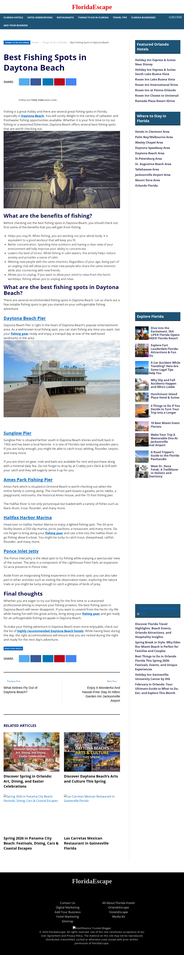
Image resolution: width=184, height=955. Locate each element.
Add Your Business (16, 25)
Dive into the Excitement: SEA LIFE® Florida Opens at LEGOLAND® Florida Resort (157, 333)
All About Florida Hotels (118, 903)
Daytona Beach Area (149, 153)
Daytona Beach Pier (25, 318)
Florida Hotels (13, 17)
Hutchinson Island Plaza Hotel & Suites (165, 395)
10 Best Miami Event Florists (165, 424)
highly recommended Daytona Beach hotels (50, 631)
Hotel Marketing (67, 916)
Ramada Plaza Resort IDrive (155, 101)
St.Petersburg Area (148, 159)
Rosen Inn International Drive (156, 85)
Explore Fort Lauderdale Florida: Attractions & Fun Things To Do (157, 350)
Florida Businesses (143, 17)
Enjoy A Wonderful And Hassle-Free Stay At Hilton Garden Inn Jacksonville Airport (101, 694)
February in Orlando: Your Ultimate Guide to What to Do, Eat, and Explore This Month (157, 688)
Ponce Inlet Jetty (21, 551)
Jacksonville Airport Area (153, 175)
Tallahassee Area (147, 169)
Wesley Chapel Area (149, 142)
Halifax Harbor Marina (28, 517)
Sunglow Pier (17, 433)
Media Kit (118, 916)
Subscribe (175, 17)
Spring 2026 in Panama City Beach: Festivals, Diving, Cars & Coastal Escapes (31, 843)
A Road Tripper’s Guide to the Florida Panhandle (165, 455)
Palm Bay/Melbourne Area (154, 137)
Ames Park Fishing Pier (28, 479)
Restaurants (65, 17)
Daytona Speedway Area (152, 148)
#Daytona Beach (13, 648)
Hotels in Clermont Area (152, 132)
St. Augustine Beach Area (153, 164)
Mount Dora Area (147, 180)
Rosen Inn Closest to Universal (157, 96)
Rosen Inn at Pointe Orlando (155, 90)
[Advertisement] (157, 250)
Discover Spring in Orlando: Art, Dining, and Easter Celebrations (28, 781)
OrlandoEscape (118, 907)
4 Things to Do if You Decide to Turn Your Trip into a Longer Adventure (157, 411)
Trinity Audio (37, 100)
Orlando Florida (146, 186)
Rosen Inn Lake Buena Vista (155, 79)
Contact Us (67, 903)
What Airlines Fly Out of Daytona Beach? (20, 690)
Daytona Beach (32, 116)
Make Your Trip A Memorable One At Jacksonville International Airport (156, 440)
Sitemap (67, 921)
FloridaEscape (92, 7)
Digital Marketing (67, 907)
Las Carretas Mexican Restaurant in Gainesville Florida (86, 843)
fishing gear (20, 334)
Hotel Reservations (39, 17)
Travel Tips (120, 17)
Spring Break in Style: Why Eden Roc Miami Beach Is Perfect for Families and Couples (157, 646)
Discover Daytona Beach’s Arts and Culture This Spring (91, 779)
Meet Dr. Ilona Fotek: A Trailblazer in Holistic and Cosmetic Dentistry (156, 471)
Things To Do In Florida (93, 17)
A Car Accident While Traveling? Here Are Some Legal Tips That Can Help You (157, 368)
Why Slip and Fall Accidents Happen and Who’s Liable (163, 383)
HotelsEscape (118, 912)
